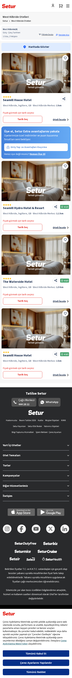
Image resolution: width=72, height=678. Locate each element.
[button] (62, 35)
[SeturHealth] (52, 561)
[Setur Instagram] (7, 529)
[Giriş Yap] (54, 6)
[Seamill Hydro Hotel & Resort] (36, 181)
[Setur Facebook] (21, 529)
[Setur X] (50, 529)
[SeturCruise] (47, 553)
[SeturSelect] (30, 561)
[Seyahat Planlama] (61, 6)
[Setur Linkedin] (64, 529)
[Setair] (14, 561)
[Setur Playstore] (50, 512)
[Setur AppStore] (21, 512)
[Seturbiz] (50, 546)
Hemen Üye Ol (37, 154)
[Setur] (9, 6)
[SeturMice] (22, 553)
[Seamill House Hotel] (36, 73)
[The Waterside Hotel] (36, 255)
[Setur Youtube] (36, 529)
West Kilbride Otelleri (21, 21)
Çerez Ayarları (55, 432)
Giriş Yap (28, 147)
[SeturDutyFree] (25, 546)
